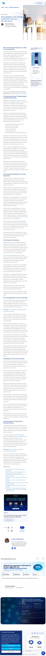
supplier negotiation (21, 250)
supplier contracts (16, 100)
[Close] (20, 632)
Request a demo (23, 462)
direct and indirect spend (8, 372)
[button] (36, 48)
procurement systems (22, 222)
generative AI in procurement (9, 244)
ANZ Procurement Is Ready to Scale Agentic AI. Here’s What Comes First (20, 578)
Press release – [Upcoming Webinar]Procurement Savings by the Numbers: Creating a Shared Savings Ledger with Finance (16, 489)
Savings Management (14, 7)
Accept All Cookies (11, 645)
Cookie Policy (6, 643)
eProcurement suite (9, 255)
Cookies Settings (11, 651)
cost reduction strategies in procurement (18, 93)
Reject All (11, 648)
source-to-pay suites (18, 436)
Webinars (6, 512)
